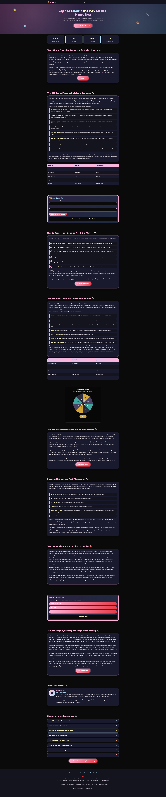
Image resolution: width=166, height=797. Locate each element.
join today (104, 72)
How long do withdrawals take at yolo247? (59, 755)
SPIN (83, 416)
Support (112, 2)
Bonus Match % (53, 207)
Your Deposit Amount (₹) (55, 201)
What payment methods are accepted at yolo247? (62, 730)
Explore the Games (83, 464)
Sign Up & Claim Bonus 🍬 (83, 25)
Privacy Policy (73, 793)
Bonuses (91, 2)
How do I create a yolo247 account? (58, 725)
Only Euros (54, 612)
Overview (72, 2)
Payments (102, 2)
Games (96, 2)
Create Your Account (83, 283)
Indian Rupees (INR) (56, 603)
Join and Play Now (83, 670)
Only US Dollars (55, 607)
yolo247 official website (83, 243)
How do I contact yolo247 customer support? (60, 745)
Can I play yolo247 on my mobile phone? (59, 740)
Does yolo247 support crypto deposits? (59, 750)
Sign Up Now (83, 78)
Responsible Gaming (91, 793)
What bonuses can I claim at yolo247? (58, 735)
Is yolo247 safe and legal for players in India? (60, 720)
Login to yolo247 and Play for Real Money (83, 761)
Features (79, 2)
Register (85, 2)
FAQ (117, 2)
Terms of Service (81, 793)
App (107, 2)
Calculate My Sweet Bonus (58, 214)
